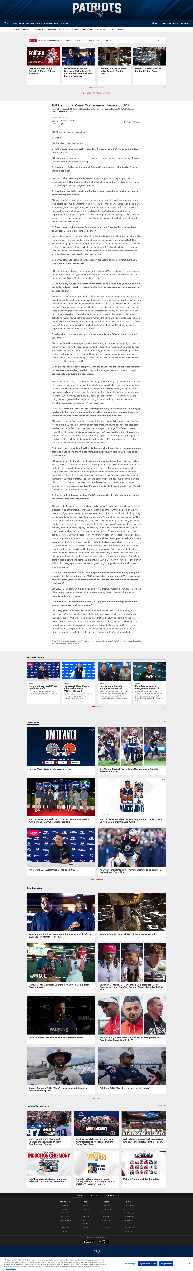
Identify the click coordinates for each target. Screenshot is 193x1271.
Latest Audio (64, 1213)
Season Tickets (106, 1213)
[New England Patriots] (96, 1252)
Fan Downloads (128, 1216)
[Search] (153, 23)
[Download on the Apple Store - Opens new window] (88, 1242)
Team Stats (85, 1216)
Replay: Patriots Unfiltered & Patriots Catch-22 (55, 40)
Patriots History (64, 1224)
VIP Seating (106, 1216)
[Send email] (133, 123)
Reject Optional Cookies (148, 1264)
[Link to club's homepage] (6, 23)
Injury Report (86, 1213)
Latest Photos (65, 1216)
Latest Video (64, 1209)
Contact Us (128, 1231)
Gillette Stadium (106, 1224)
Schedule (85, 1224)
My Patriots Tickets (106, 1209)
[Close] (189, 1263)
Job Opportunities (128, 1227)
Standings (86, 1227)
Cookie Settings (129, 1264)
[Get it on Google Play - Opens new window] (104, 1242)
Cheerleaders (65, 1227)
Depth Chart (85, 1209)
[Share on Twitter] (129, 123)
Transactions (85, 1220)
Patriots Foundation (65, 1220)
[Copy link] (138, 122)
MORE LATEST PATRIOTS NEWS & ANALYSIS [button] (96, 93)
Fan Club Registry (128, 1209)
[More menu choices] (72, 23)
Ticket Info (106, 1205)
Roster (86, 1205)
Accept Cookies (166, 1264)
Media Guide (128, 1224)
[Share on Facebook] (124, 123)
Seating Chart (106, 1220)
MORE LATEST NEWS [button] (96, 880)
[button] (90, 87)
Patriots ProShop (129, 1205)
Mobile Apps (128, 1220)
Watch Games (106, 1227)
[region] (96, 1264)
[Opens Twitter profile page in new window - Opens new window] (62, 124)
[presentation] (165, 87)
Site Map (64, 1231)
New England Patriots (67, 121)
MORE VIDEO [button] (96, 1098)
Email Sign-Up (128, 1213)
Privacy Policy (11, 1269)
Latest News (64, 1205)
